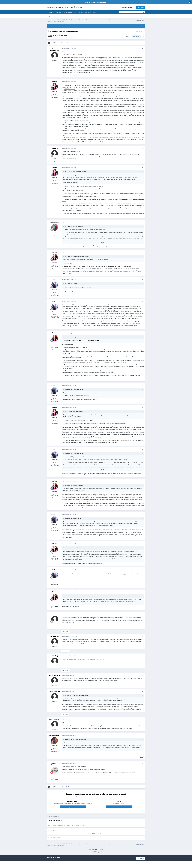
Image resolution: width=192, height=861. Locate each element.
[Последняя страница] (58, 43)
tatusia (54, 614)
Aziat (77, 337)
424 (55, 778)
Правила (62, 16)
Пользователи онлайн (82, 16)
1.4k (55, 94)
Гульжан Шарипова (54, 764)
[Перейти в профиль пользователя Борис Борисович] (54, 740)
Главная (50, 12)
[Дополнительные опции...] (142, 48)
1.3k (55, 292)
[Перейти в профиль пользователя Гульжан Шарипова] (54, 770)
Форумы (49, 16)
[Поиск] (143, 12)
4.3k (55, 748)
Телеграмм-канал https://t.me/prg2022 (95, 2)
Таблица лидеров (67, 12)
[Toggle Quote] (64, 171)
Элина (54, 81)
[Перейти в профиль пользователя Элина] (54, 86)
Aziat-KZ (54, 279)
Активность (58, 12)
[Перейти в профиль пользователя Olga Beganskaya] (54, 227)
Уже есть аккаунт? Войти (127, 7)
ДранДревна (54, 148)
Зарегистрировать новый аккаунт (73, 807)
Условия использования (61, 859)
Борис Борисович (54, 735)
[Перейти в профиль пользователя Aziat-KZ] (54, 284)
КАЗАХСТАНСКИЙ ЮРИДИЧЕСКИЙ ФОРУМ (64, 7)
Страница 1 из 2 (64, 42)
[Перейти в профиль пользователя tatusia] (54, 619)
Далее (54, 42)
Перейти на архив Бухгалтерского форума (85, 12)
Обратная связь (93, 849)
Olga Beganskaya (54, 222)
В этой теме (137, 12)
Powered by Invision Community (96, 852)
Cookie (101, 849)
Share (128, 36)
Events (55, 16)
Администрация (71, 16)
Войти (118, 807)
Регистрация (140, 7)
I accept (141, 858)
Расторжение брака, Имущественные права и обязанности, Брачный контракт (81, 37)
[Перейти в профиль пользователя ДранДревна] (54, 153)
